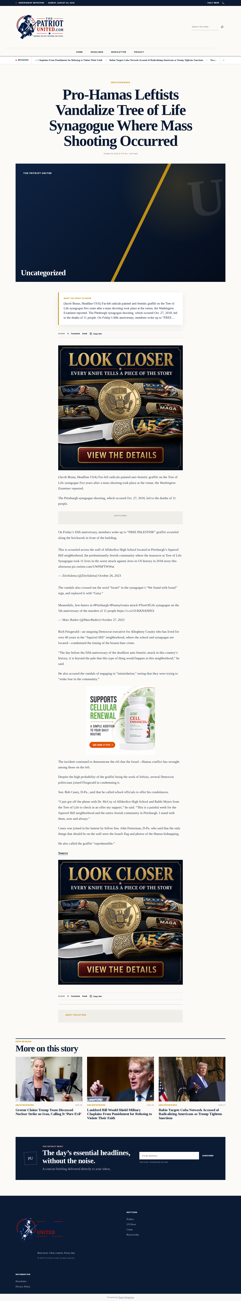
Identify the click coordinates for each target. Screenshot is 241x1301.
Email (84, 333)
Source (63, 853)
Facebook (75, 333)
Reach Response (126, 1297)
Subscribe (208, 1155)
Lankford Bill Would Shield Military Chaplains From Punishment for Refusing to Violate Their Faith (119, 1114)
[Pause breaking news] (222, 60)
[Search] (222, 27)
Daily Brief (213, 3)
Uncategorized (120, 82)
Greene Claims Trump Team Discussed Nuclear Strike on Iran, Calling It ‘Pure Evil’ (48, 1112)
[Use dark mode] (223, 3)
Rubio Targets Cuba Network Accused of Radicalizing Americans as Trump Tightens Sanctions (126, 60)
